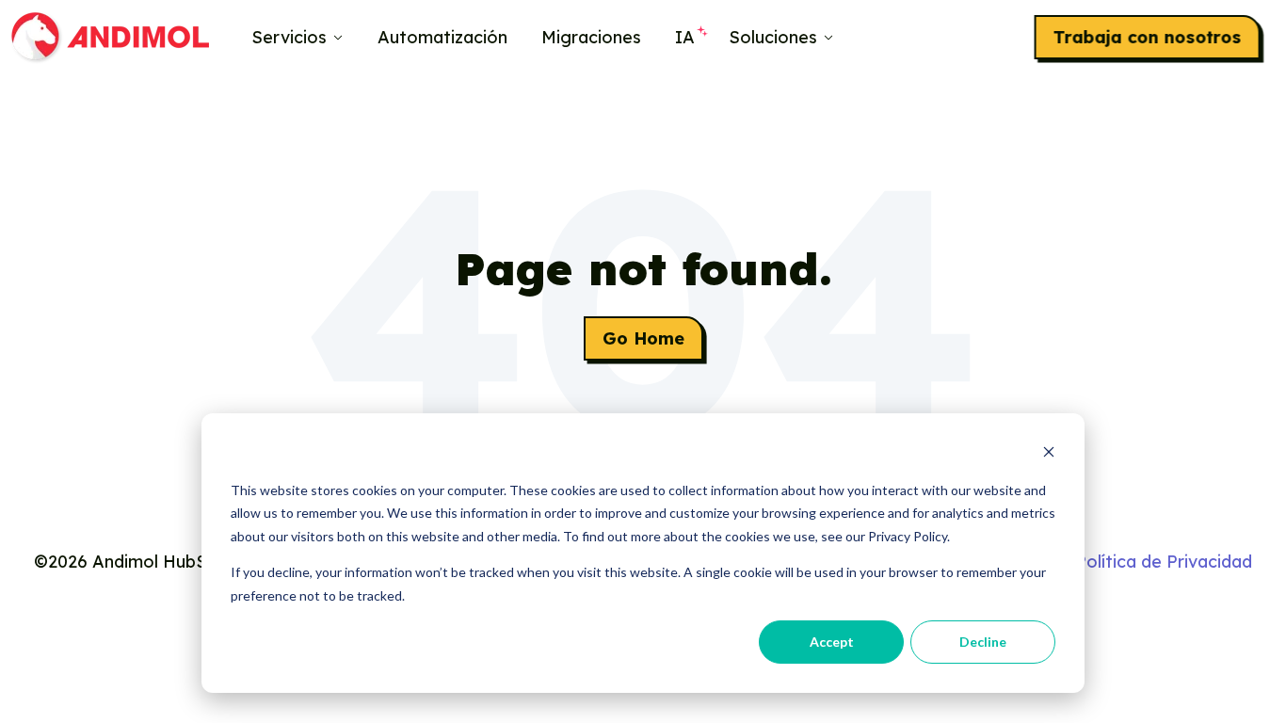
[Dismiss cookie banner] (1048, 454)
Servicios (289, 37)
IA (685, 37)
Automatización (442, 37)
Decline (982, 642)
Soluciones (773, 37)
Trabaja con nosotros (1147, 37)
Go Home (643, 338)
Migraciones (591, 37)
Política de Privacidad (1163, 561)
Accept (832, 642)
